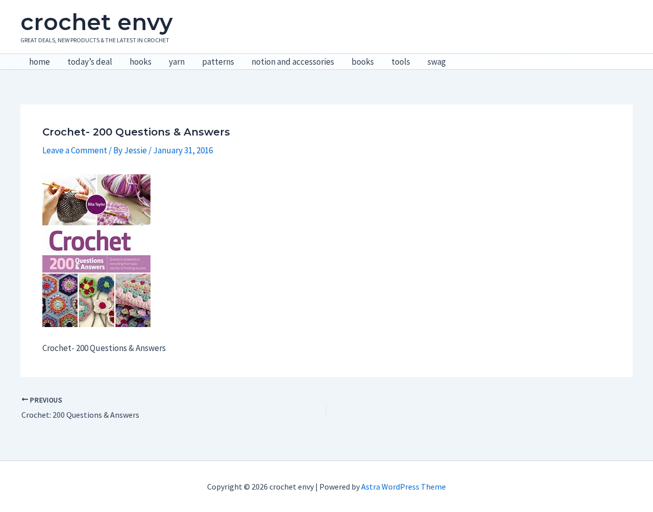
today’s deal (89, 61)
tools (400, 61)
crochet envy (96, 22)
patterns (218, 61)
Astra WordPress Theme (403, 486)
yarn (177, 61)
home (39, 61)
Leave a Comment (74, 150)
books (362, 61)
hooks (141, 61)
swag (437, 61)
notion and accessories (293, 61)
